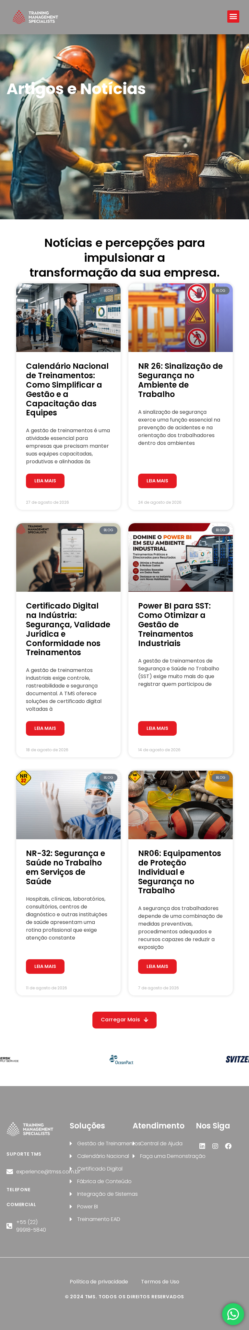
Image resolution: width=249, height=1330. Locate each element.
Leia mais (45, 481)
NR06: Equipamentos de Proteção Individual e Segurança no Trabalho (179, 872)
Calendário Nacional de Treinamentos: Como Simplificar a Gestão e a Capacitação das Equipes (67, 389)
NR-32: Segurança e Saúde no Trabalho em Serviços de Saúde (65, 867)
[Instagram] (215, 1146)
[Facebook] (228, 1146)
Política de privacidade (99, 1281)
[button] (233, 16)
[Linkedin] (202, 1146)
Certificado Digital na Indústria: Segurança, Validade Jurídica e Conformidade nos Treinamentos (68, 629)
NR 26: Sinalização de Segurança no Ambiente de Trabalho (180, 380)
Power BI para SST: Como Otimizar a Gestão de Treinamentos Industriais (174, 624)
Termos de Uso (160, 1281)
